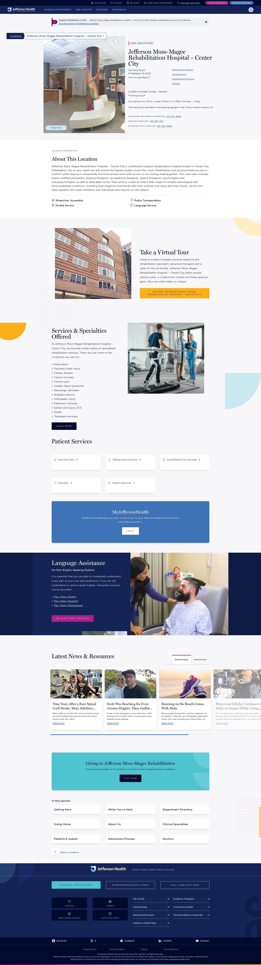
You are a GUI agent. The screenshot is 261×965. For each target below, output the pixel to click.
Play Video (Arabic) (65, 596)
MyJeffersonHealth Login (241, 3)
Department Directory (183, 79)
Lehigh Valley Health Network (159, 3)
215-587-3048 (164, 126)
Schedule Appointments (217, 3)
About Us (114, 824)
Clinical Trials (100, 3)
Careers (176, 83)
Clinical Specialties (175, 824)
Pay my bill (134, 3)
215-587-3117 (157, 121)
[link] (79, 24)
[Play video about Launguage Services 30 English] (155, 594)
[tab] (181, 659)
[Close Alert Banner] (206, 22)
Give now (118, 3)
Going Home (62, 824)
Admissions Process (121, 838)
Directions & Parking (182, 70)
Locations (16, 35)
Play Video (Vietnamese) (68, 605)
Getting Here (62, 809)
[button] (119, 734)
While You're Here (120, 809)
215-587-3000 (173, 116)
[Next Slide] (214, 697)
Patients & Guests (66, 838)
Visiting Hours (179, 74)
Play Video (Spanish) (66, 601)
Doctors (168, 838)
